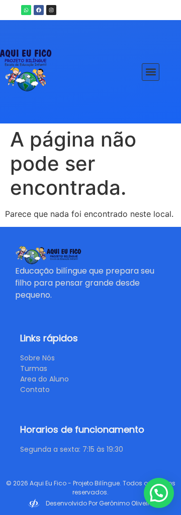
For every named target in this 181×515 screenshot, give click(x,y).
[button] (150, 72)
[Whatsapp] (26, 10)
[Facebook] (39, 10)
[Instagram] (51, 10)
